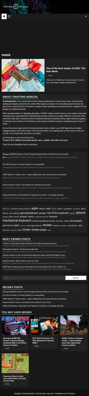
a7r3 (4, 209)
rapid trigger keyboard (34, 225)
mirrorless (59, 221)
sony (80, 225)
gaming (16, 213)
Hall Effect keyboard (58, 213)
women (49, 230)
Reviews (56, 226)
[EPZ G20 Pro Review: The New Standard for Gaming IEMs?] (44, 325)
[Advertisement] (44, 35)
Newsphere (59, 394)
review (47, 225)
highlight (72, 213)
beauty (60, 209)
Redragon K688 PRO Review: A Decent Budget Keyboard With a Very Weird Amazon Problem (36, 154)
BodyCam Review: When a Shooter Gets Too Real (20, 261)
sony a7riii (14, 230)
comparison (67, 209)
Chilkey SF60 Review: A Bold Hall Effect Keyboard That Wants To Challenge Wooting (33, 195)
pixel (16, 225)
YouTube (27, 113)
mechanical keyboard (17, 220)
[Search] (85, 16)
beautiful (54, 209)
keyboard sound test (42, 217)
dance (83, 209)
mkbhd (66, 221)
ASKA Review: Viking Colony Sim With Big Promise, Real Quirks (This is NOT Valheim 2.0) (34, 267)
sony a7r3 (6, 230)
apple (34, 208)
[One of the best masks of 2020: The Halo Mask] (23, 75)
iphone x (31, 217)
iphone (80, 213)
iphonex (23, 216)
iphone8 (5, 217)
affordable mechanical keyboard (20, 209)
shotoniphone (63, 225)
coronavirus (76, 209)
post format (23, 225)
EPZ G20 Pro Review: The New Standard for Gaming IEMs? (24, 164)
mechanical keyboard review (43, 221)
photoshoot (8, 225)
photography (76, 220)
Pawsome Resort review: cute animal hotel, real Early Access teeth (27, 185)
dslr (10, 213)
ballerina (42, 209)
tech (19, 230)
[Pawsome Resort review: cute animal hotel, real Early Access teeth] (15, 363)
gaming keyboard (29, 213)
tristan (26, 229)
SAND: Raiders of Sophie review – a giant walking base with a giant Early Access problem (34, 175)
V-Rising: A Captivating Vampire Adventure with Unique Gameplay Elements (30, 243)
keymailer (53, 216)
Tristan (50, 75)
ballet (48, 208)
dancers (5, 213)
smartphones (72, 225)
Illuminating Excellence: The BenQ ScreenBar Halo (20, 249)
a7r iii (8, 209)
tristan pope (38, 229)
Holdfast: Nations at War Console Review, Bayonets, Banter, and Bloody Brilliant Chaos (34, 255)
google (42, 213)
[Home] (4, 16)
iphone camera (14, 217)
